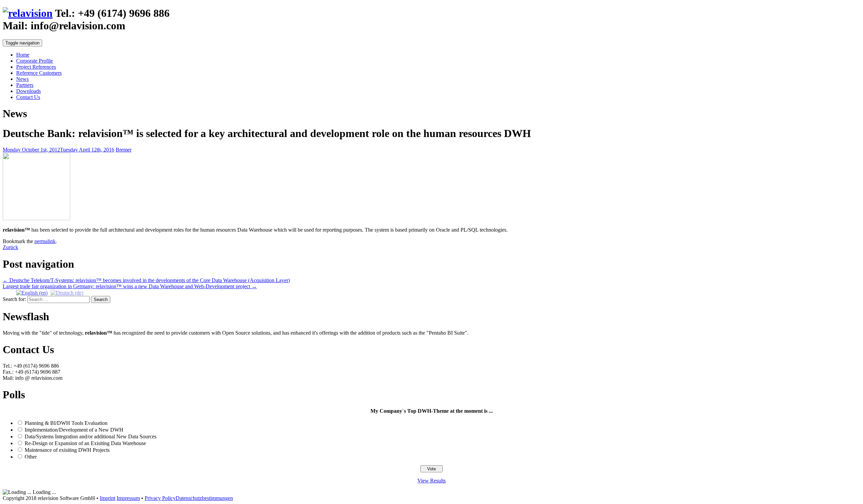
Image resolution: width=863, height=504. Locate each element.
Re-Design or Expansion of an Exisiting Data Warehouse (85, 443)
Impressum (128, 498)
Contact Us (28, 97)
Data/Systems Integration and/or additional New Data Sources (90, 436)
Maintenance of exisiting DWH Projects (67, 450)
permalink (45, 241)
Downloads (28, 91)
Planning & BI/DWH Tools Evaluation (66, 423)
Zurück (10, 247)
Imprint (107, 498)
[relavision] (28, 13)
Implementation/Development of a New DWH (74, 430)
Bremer (123, 150)
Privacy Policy (160, 498)
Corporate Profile (34, 61)
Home (22, 55)
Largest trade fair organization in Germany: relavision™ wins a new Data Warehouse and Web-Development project (130, 286)
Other (31, 457)
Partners (24, 85)
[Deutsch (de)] (67, 292)
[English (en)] (32, 292)
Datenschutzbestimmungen (204, 498)
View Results (431, 480)
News (22, 79)
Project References (36, 67)
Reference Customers (39, 73)
